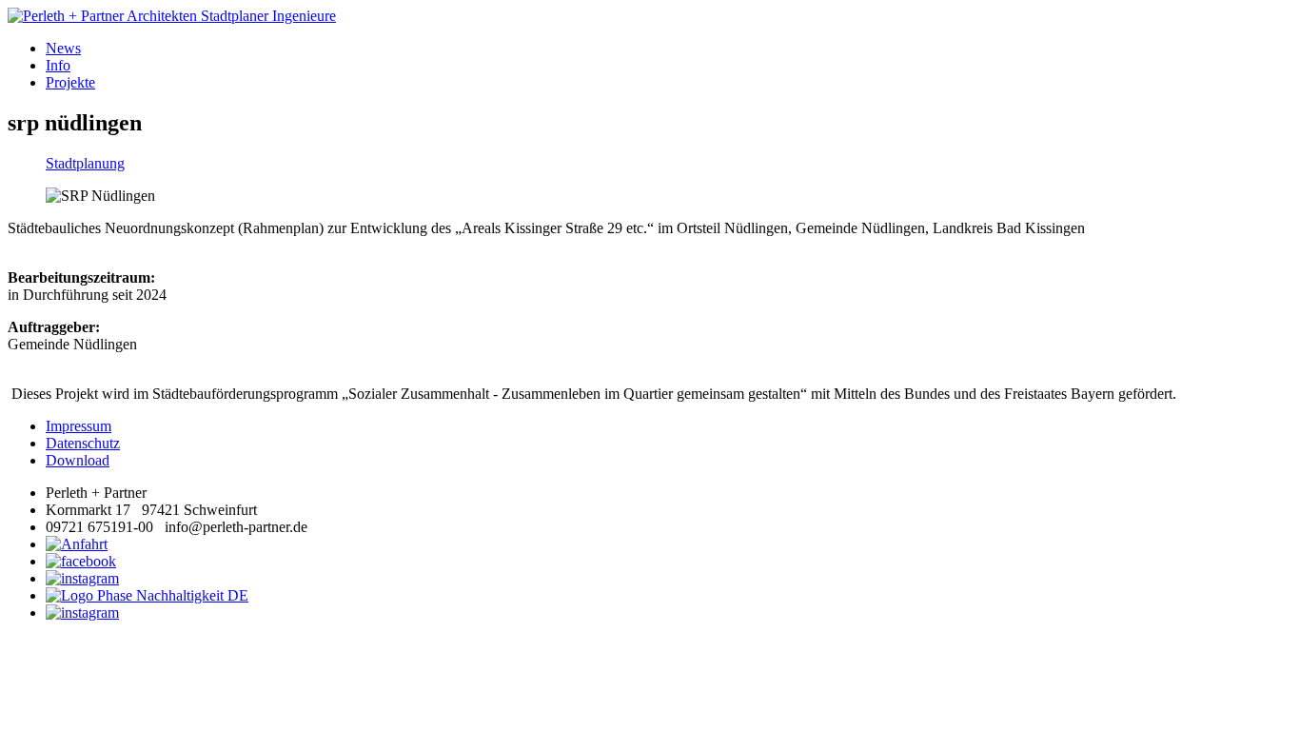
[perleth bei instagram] (82, 578)
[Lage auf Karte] (77, 544)
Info (58, 65)
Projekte (70, 82)
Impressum (78, 426)
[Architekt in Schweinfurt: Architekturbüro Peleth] (650, 16)
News (63, 48)
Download (77, 460)
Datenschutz (83, 443)
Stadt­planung (85, 163)
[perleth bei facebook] (81, 561)
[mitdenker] (82, 612)
